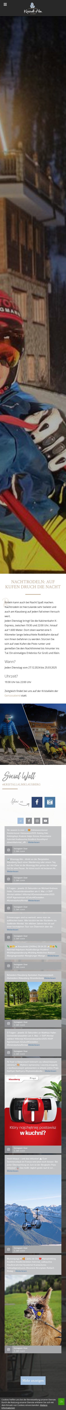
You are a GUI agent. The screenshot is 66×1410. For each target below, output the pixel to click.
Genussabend (12, 695)
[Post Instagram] (37, 821)
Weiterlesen (34, 842)
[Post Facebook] (29, 821)
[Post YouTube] (45, 821)
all (20, 820)
